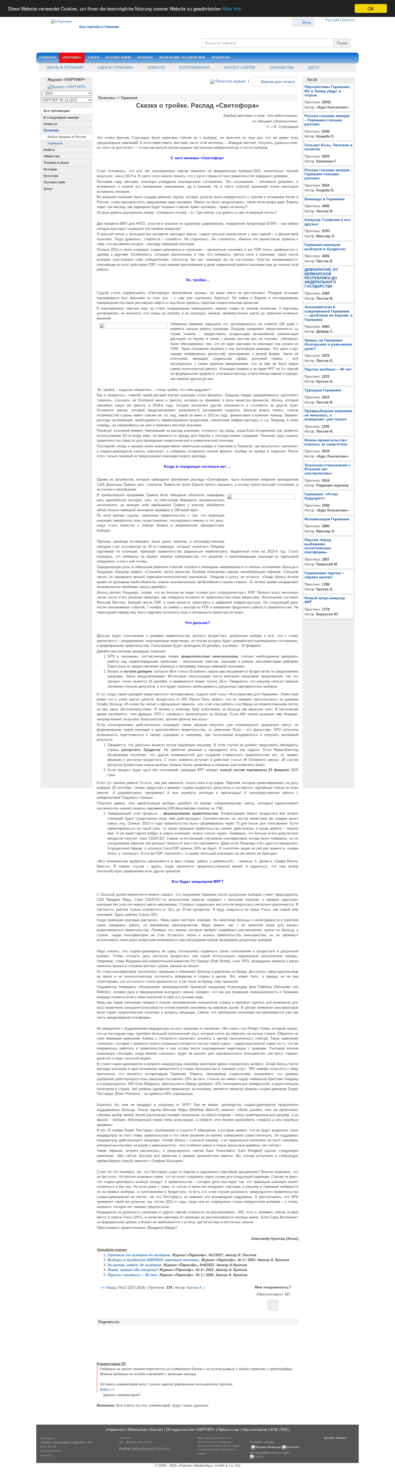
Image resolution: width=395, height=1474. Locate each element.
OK (371, 8)
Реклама (145, 58)
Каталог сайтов (239, 68)
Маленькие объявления (182, 58)
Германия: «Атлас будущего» (321, 496)
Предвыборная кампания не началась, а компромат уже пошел (328, 415)
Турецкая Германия (322, 390)
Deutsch (348, 20)
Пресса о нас (228, 1430)
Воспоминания (193, 68)
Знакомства (281, 68)
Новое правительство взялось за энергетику (325, 442)
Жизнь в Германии (64, 68)
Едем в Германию (115, 68)
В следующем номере (61, 117)
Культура (51, 176)
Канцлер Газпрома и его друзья (327, 221)
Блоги (93, 58)
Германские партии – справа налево (324, 575)
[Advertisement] (197, 1343)
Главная (48, 58)
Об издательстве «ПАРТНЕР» (190, 1430)
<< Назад (108, 1288)
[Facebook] (290, 1447)
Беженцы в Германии (324, 199)
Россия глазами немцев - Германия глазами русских (328, 174)
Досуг (313, 68)
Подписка (220, 58)
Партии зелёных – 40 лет (328, 369)
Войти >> (107, 1390)
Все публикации (56, 111)
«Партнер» (71, 58)
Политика (51, 130)
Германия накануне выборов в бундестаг (325, 246)
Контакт (156, 1430)
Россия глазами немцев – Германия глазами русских (327, 120)
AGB (274, 1430)
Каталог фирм (118, 58)
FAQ (284, 1430)
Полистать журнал (230, 81)
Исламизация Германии (326, 519)
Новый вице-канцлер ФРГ (324, 600)
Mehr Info (231, 8)
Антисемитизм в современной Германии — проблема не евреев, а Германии (328, 313)
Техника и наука (56, 163)
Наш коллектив (254, 1430)
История (50, 169)
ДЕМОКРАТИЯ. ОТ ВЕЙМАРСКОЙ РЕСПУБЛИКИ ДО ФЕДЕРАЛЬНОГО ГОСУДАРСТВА (321, 277)
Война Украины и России (67, 137)
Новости (155, 68)
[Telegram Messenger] (266, 1447)
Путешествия (54, 182)
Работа (49, 150)
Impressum (116, 1430)
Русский (332, 20)
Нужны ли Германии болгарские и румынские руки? (328, 344)
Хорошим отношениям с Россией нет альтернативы (327, 469)
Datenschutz (138, 1430)
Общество (52, 156)
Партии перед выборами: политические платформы (317, 546)
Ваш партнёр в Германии (99, 27)
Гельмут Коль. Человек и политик (328, 147)
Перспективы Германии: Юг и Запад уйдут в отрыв (327, 91)
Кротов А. (195, 1288)
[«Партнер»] (59, 21)
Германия (55, 143)
